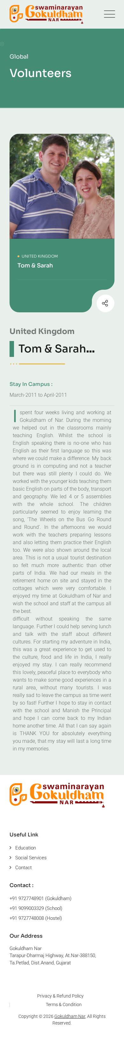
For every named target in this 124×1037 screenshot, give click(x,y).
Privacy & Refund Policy (60, 995)
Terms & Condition (64, 1004)
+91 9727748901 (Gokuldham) (41, 898)
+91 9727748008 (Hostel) (36, 918)
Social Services (31, 858)
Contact (23, 867)
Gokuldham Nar (69, 1016)
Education (25, 848)
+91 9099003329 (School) (36, 908)
